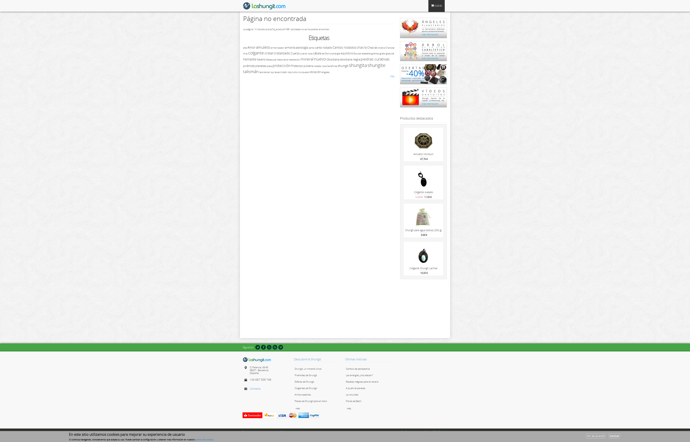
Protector (297, 66)
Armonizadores (303, 394)
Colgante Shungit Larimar (424, 268)
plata (269, 66)
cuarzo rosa (306, 53)
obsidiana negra (350, 59)
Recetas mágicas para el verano (362, 381)
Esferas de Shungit (304, 381)
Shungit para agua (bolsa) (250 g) (423, 230)
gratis (382, 53)
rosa (324, 66)
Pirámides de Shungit (306, 375)
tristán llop (286, 72)
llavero (261, 59)
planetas (260, 66)
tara (261, 72)
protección (281, 65)
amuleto (263, 47)
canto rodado (323, 48)
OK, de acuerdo (595, 436)
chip (245, 53)
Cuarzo (295, 53)
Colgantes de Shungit (306, 388)
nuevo (320, 59)
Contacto (255, 388)
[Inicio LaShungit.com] (257, 359)
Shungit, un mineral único (308, 368)
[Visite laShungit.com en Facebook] (263, 347)
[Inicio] (266, 5)
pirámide (249, 66)
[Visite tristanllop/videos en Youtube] (269, 347)
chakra (381, 47)
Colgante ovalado (423, 192)
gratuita (390, 53)
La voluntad (352, 394)
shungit (343, 66)
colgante (256, 53)
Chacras (372, 48)
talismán (251, 71)
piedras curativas (375, 59)
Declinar (614, 436)
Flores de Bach (353, 401)
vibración (315, 72)
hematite (249, 59)
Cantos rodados (344, 47)
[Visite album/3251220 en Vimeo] (280, 347)
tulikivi (295, 72)
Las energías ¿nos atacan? (359, 375)
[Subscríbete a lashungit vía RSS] (275, 347)
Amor (251, 47)
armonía (290, 48)
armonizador (277, 47)
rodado (317, 66)
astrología (302, 48)
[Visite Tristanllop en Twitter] (257, 347)
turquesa (304, 72)
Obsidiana (332, 59)
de (323, 53)
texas (277, 72)
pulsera (308, 66)
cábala (317, 53)
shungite (376, 65)
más (298, 408)
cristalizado (282, 53)
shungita (358, 65)
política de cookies (204, 439)
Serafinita (332, 66)
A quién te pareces (355, 388)
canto (311, 47)
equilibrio (347, 53)
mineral (307, 59)
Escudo (357, 53)
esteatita (366, 53)
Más (392, 76)
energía (336, 53)
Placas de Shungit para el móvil (311, 401)
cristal (268, 53)
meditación (294, 59)
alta (245, 47)
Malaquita (271, 59)
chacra (362, 47)
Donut (328, 53)
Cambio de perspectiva (358, 368)
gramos (375, 53)
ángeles (325, 72)
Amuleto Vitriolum (423, 154)
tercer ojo (269, 72)
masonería (282, 59)
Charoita (389, 47)
